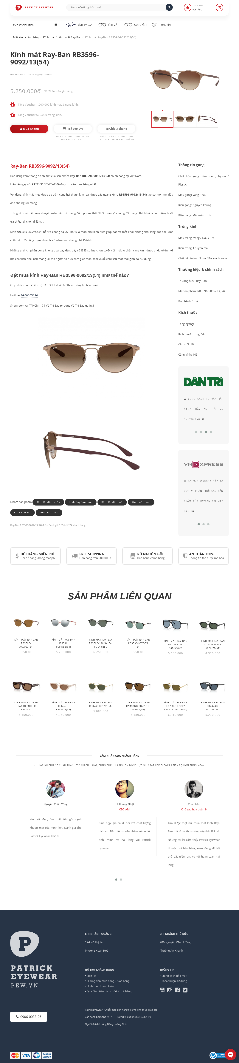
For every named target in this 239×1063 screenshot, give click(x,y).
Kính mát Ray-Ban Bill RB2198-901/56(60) (175, 644)
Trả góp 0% (75, 128)
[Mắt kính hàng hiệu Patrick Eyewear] (34, 7)
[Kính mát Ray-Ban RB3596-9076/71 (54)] (138, 623)
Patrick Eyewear (94, 1009)
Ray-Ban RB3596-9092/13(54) (40, 166)
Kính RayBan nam (81, 501)
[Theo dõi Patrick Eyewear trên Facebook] (179, 991)
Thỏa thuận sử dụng (174, 981)
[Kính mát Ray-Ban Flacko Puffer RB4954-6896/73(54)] (26, 685)
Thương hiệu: (38, 74)
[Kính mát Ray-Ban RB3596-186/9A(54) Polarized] (101, 623)
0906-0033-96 (30, 1016)
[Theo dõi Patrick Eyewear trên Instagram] (171, 991)
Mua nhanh (30, 129)
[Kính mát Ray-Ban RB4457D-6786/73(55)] (63, 685)
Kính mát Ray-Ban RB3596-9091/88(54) (63, 643)
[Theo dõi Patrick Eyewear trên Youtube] (163, 991)
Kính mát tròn (49, 512)
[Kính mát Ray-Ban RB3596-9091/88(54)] (63, 623)
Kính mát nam (141, 501)
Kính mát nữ (22, 512)
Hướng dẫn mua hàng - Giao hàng (108, 981)
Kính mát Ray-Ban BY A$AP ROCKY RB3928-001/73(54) (175, 706)
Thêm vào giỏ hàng (60, 91)
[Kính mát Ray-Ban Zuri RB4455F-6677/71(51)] (213, 624)
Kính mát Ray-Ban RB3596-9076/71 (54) (138, 643)
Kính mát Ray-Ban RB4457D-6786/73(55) (63, 706)
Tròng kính (165, 24)
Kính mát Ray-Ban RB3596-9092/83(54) (26, 643)
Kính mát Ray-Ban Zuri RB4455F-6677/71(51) (213, 644)
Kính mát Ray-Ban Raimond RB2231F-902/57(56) (138, 706)
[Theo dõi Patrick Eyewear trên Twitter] (185, 991)
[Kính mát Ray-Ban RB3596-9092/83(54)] (26, 623)
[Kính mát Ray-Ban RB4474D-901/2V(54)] (213, 685)
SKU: (12, 74)
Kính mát (113, 24)
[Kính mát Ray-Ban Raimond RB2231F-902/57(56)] (138, 685)
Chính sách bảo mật (174, 976)
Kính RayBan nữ (112, 501)
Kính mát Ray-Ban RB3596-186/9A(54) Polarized (101, 643)
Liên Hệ (91, 976)
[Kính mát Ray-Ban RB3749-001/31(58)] (101, 685)
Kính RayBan (84, 24)
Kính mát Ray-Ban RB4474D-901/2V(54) (213, 706)
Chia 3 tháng (117, 128)
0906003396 (29, 295)
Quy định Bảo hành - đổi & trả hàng (109, 991)
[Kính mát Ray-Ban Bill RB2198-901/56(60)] (175, 624)
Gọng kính (140, 24)
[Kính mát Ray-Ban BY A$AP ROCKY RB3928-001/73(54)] (175, 685)
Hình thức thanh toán (100, 986)
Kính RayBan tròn (48, 501)
